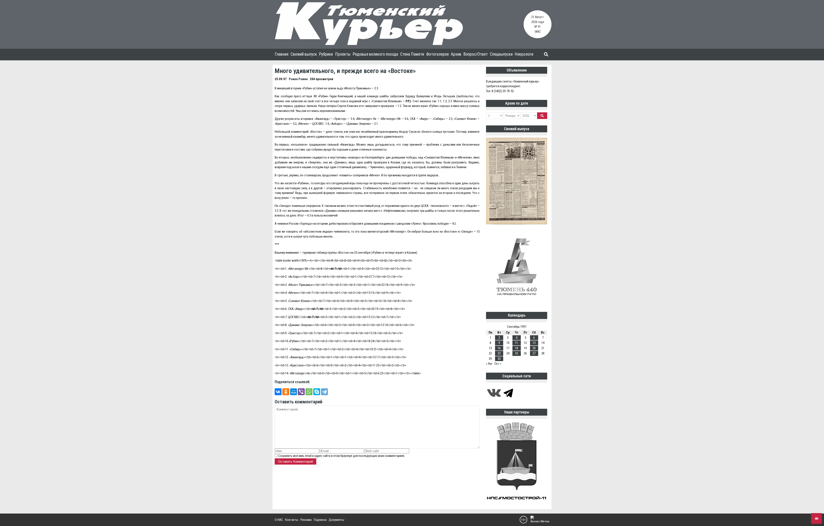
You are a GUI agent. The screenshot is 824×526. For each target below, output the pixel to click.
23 (499, 353)
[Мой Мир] (293, 391)
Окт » (497, 364)
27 (534, 353)
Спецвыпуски (501, 54)
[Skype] (316, 391)
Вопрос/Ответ (476, 54)
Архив (456, 54)
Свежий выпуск (304, 54)
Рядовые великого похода (375, 54)
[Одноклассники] (285, 391)
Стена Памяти (412, 54)
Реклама (306, 520)
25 (516, 353)
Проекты (343, 54)
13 (534, 343)
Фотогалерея (437, 54)
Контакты (291, 520)
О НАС (279, 520)
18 (516, 348)
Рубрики (326, 54)
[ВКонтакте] (278, 391)
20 (534, 348)
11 (516, 343)
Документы (336, 520)
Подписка (320, 520)
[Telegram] (324, 391)
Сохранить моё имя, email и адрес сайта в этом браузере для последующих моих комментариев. (341, 456)
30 (499, 359)
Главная (281, 54)
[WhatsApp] (309, 391)
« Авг (489, 364)
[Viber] (301, 391)
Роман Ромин (298, 79)
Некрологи (524, 54)
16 (499, 348)
